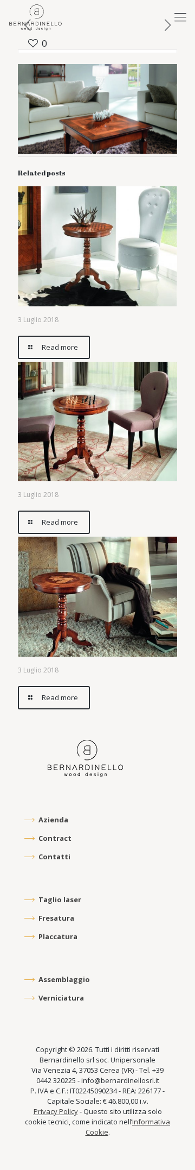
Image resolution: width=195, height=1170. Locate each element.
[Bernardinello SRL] (35, 16)
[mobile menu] (180, 16)
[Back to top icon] (171, 1146)
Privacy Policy (56, 1111)
